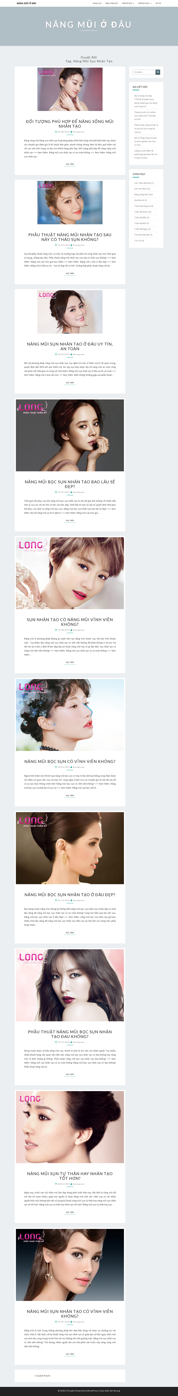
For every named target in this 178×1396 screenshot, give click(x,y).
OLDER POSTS (43, 1375)
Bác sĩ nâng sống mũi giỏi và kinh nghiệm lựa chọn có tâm (145, 141)
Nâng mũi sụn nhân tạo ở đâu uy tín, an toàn (70, 346)
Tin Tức (158, 3)
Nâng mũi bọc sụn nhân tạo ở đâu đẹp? (69, 894)
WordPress (92, 1390)
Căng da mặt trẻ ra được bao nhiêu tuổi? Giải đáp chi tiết (145, 115)
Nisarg (116, 1390)
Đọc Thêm (70, 164)
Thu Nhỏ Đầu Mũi (141, 234)
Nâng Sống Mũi (111, 3)
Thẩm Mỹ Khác (143, 3)
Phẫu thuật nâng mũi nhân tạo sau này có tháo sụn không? (70, 237)
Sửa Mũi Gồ (139, 200)
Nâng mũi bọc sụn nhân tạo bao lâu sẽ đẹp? (70, 484)
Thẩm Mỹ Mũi (127, 3)
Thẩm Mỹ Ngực (141, 229)
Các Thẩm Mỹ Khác (142, 183)
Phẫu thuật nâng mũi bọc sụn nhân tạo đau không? (70, 1034)
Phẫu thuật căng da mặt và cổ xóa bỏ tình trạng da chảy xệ (146, 128)
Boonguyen (79, 132)
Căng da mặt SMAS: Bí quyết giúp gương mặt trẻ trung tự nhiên (145, 154)
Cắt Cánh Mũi (140, 188)
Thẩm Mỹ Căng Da (142, 206)
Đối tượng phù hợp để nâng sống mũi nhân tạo (70, 123)
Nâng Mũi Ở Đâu (26, 3)
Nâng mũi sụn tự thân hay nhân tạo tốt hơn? (70, 1176)
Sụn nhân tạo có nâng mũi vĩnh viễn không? (70, 622)
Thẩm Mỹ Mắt (140, 217)
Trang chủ (97, 3)
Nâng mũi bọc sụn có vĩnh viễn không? (70, 761)
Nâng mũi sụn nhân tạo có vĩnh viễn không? (70, 1313)
